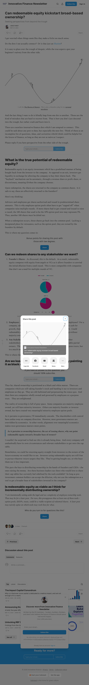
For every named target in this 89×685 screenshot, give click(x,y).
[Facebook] (35, 360)
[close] (65, 318)
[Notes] (53, 360)
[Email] (44, 360)
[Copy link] (26, 360)
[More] (62, 360)
